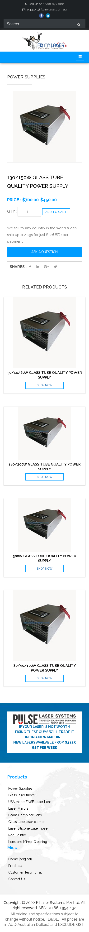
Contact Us (16, 879)
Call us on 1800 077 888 (46, 4)
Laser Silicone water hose (27, 828)
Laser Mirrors (18, 808)
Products (15, 866)
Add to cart (56, 212)
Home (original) (20, 859)
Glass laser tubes (21, 795)
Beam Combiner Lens (25, 815)
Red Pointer (17, 835)
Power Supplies (20, 788)
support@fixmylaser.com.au (46, 9)
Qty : (12, 211)
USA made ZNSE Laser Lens (30, 802)
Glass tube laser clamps (26, 822)
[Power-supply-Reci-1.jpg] (44, 126)
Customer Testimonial (25, 872)
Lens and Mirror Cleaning (27, 842)
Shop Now (44, 385)
